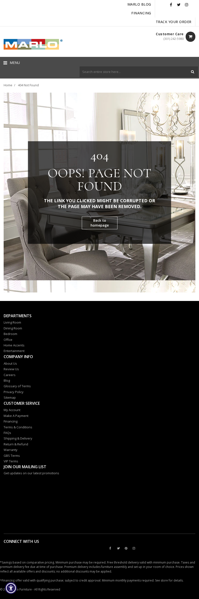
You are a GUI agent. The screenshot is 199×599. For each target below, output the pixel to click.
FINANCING (141, 13)
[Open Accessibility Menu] (11, 588)
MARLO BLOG (139, 4)
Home (8, 85)
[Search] (192, 71)
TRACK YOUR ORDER (173, 21)
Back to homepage (100, 223)
